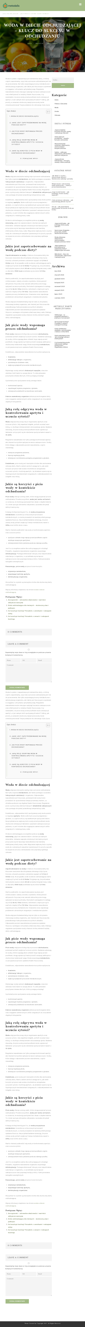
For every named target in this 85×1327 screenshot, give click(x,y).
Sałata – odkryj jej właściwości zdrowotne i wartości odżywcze (63, 153)
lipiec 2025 (58, 294)
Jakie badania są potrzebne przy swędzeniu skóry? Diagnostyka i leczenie (62, 248)
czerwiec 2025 (60, 298)
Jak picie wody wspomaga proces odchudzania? (27, 132)
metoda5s (52, 43)
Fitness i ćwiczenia (61, 104)
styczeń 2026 (59, 275)
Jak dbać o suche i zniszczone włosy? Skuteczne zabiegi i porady (62, 177)
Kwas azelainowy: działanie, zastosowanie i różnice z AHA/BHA (63, 330)
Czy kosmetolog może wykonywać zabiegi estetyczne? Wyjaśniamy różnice (62, 345)
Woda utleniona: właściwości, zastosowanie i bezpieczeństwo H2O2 (62, 239)
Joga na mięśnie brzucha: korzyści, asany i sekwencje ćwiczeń (63, 131)
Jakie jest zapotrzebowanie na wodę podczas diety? (29, 124)
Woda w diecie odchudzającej (25, 116)
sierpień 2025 (59, 290)
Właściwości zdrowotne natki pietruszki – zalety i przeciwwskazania (61, 185)
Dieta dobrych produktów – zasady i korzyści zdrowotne (62, 138)
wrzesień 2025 (60, 286)
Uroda (57, 111)
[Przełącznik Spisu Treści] (46, 112)
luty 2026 (58, 271)
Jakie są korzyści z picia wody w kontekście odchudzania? (27, 152)
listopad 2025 (59, 283)
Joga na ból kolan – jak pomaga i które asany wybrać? (60, 193)
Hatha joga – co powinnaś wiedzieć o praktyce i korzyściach (62, 316)
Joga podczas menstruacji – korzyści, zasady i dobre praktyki (62, 160)
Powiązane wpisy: (30, 158)
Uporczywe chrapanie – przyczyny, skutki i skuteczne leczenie (62, 231)
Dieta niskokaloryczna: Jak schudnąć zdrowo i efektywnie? (62, 337)
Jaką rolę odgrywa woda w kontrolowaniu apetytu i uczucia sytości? (27, 142)
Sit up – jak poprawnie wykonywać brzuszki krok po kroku (63, 208)
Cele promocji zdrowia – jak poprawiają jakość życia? (25, 14)
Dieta (30, 43)
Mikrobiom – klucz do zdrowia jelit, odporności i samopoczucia (63, 255)
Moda (56, 108)
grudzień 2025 (60, 279)
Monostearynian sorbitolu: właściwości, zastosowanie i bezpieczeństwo (62, 146)
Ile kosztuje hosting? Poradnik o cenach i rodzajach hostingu (62, 323)
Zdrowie (57, 115)
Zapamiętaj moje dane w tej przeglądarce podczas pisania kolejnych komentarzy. (28, 654)
